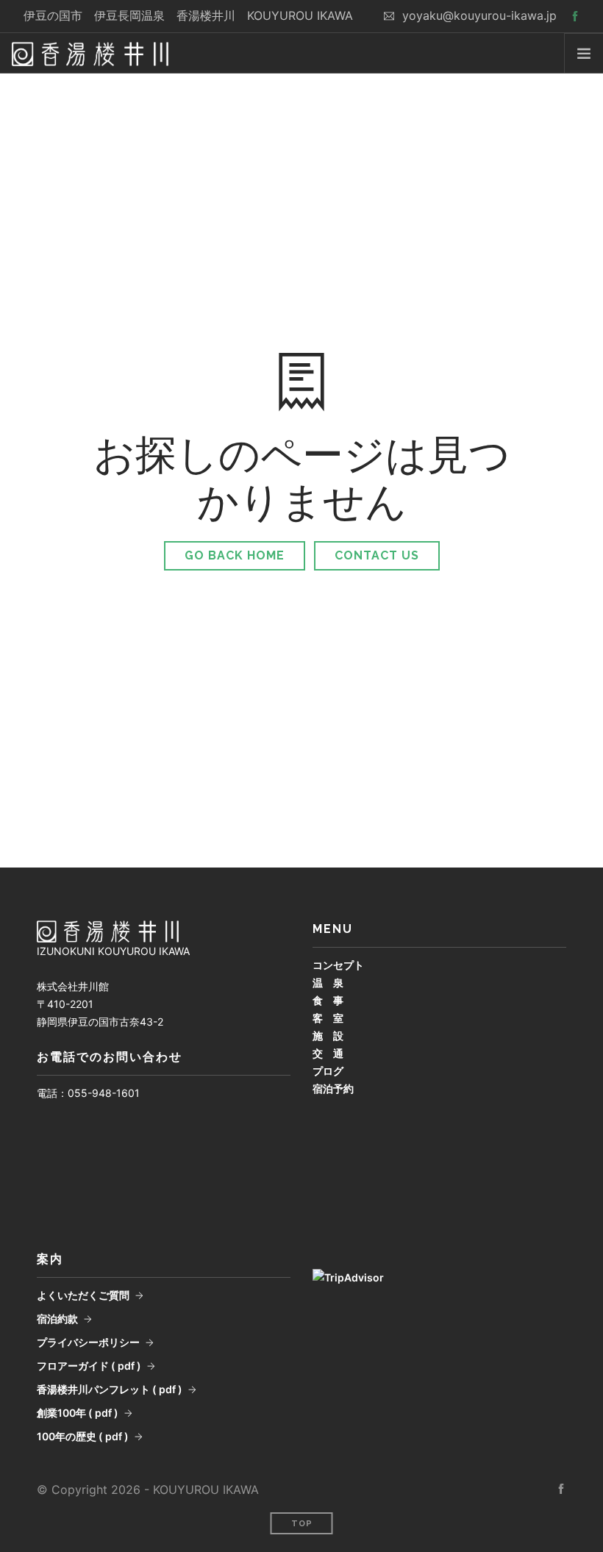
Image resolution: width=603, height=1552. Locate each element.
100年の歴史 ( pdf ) (83, 1436)
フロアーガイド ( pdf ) (89, 1365)
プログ (328, 1071)
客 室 (328, 1018)
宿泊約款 (57, 1318)
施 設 (328, 1035)
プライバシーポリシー (88, 1342)
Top (302, 1523)
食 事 (328, 1000)
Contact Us (377, 555)
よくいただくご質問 (83, 1295)
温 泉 (328, 982)
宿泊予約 (333, 1088)
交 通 (328, 1053)
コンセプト (338, 965)
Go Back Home (235, 555)
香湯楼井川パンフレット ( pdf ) (109, 1389)
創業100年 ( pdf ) (77, 1412)
